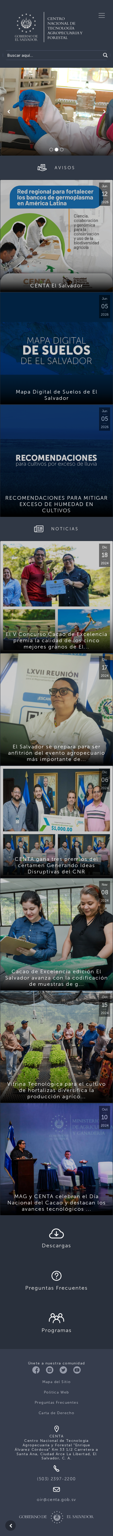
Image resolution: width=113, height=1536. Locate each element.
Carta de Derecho (56, 1413)
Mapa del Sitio (56, 1382)
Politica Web (56, 1392)
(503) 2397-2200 (56, 1478)
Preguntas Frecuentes (56, 1402)
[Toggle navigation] (102, 15)
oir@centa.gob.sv (56, 1499)
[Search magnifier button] (105, 55)
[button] (8, 112)
